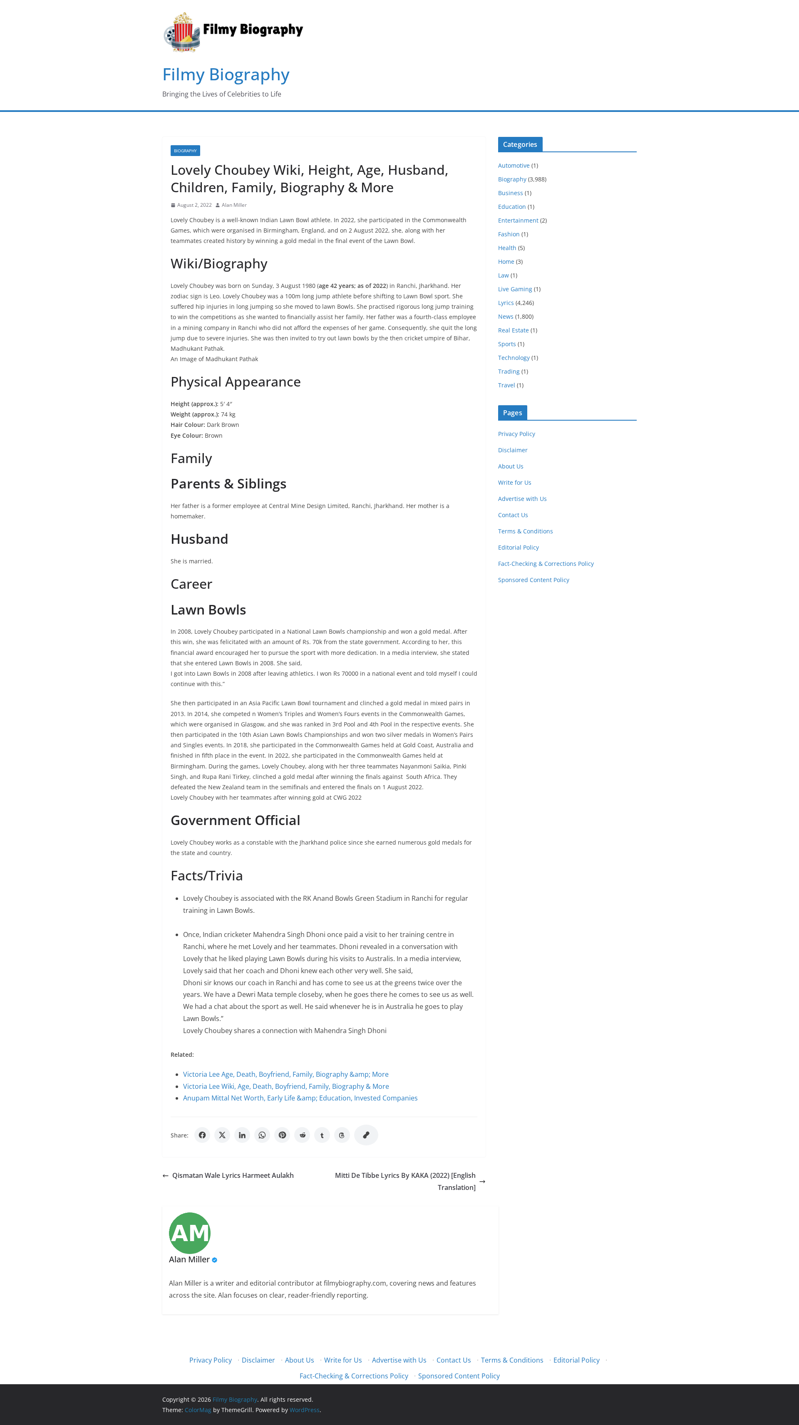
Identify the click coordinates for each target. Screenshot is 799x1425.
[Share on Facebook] (202, 1135)
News (506, 316)
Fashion (509, 234)
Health (507, 248)
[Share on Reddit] (302, 1135)
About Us (511, 466)
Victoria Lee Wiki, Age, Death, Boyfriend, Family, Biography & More (286, 1086)
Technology (514, 358)
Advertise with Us (522, 499)
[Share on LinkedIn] (242, 1135)
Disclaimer (513, 450)
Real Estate (513, 330)
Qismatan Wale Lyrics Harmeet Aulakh (233, 1175)
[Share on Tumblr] (322, 1135)
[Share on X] (222, 1135)
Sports (507, 344)
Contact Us (513, 515)
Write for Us (514, 482)
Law (503, 275)
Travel (506, 385)
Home (506, 261)
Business (510, 193)
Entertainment (518, 220)
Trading (509, 371)
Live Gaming (515, 289)
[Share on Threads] (342, 1135)
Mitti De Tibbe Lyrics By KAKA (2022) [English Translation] (405, 1181)
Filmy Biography (226, 73)
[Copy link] (366, 1135)
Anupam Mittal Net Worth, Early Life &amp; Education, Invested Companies (300, 1098)
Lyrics (506, 303)
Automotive (514, 165)
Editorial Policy (518, 547)
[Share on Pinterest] (282, 1135)
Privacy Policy (516, 434)
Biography (185, 151)
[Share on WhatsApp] (262, 1135)
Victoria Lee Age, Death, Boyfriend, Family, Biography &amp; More (286, 1074)
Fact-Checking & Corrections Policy (546, 564)
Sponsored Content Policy (533, 580)
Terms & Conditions (525, 531)
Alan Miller (234, 204)
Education (512, 207)
